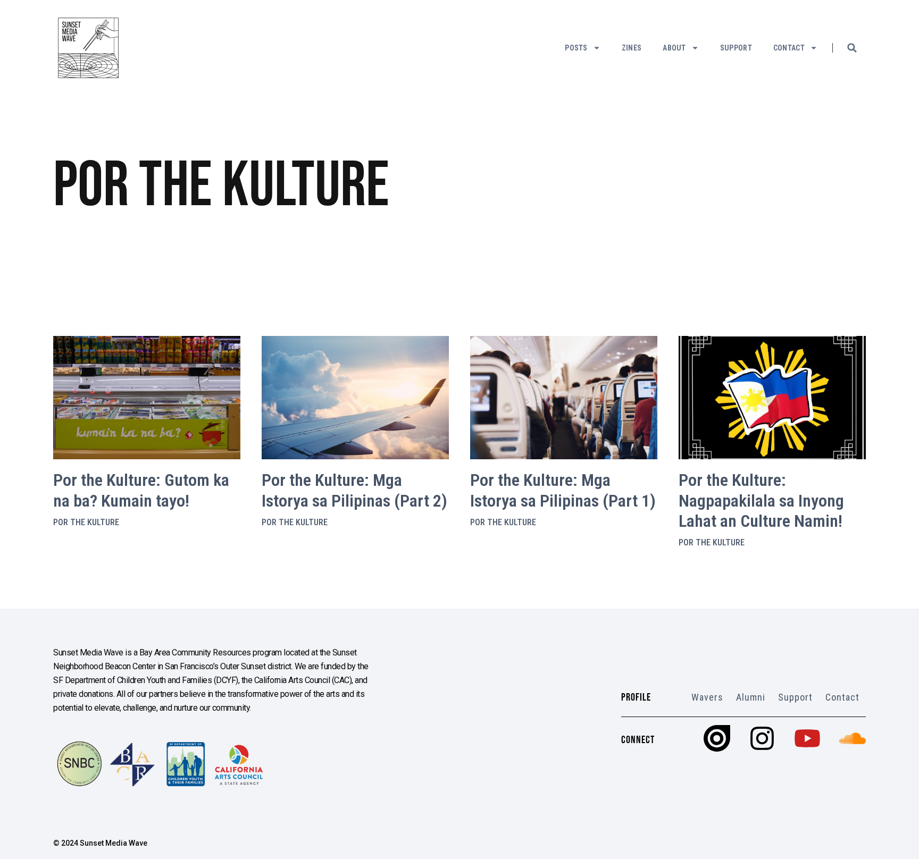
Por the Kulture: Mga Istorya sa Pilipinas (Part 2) (354, 490)
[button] (851, 47)
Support (736, 48)
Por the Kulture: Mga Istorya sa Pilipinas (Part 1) (563, 490)
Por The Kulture (86, 522)
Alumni (750, 697)
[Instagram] (762, 738)
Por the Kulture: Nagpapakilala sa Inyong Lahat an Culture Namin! (761, 500)
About (674, 48)
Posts (576, 48)
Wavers (707, 697)
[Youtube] (807, 738)
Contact (789, 48)
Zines (632, 48)
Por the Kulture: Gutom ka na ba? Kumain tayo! (141, 490)
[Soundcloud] (852, 738)
